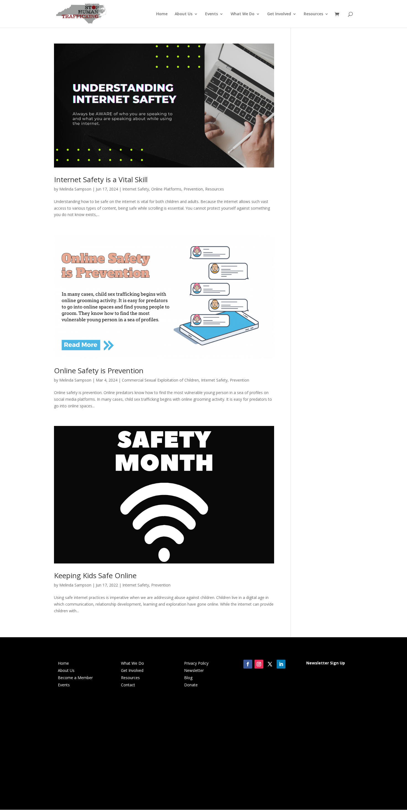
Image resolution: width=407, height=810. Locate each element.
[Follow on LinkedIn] (281, 664)
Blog (188, 677)
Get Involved (279, 14)
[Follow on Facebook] (247, 664)
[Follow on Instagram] (258, 664)
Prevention (193, 189)
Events (211, 14)
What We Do (242, 14)
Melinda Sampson (75, 189)
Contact (128, 684)
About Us (183, 14)
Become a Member (75, 677)
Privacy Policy (196, 663)
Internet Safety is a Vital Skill (101, 179)
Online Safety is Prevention (98, 370)
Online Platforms (166, 189)
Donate (191, 684)
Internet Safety (135, 189)
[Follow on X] (270, 664)
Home (162, 14)
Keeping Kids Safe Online (95, 575)
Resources (313, 14)
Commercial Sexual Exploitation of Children (160, 380)
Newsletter (194, 670)
